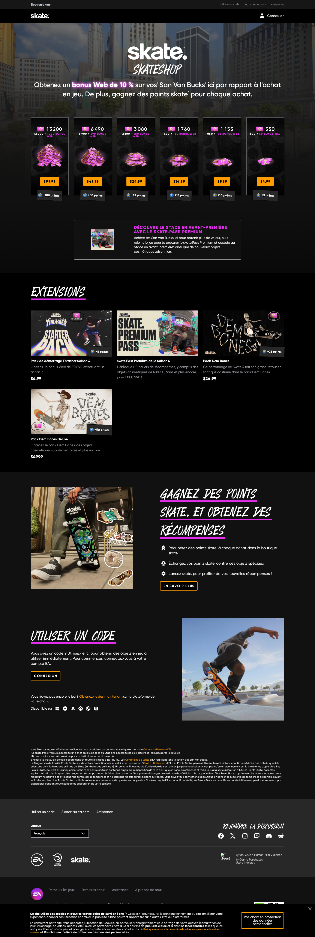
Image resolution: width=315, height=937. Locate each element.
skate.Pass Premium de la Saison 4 (143, 361)
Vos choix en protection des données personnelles (262, 920)
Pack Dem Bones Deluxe (49, 439)
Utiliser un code (229, 4)
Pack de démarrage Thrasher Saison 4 (60, 361)
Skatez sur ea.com (255, 4)
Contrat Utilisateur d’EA (157, 749)
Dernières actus (93, 890)
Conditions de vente (137, 759)
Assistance (277, 4)
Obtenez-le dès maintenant (101, 696)
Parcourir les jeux (62, 890)
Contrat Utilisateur (154, 763)
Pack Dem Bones (216, 361)
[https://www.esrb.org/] (226, 860)
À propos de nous (148, 890)
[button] (60, 833)
